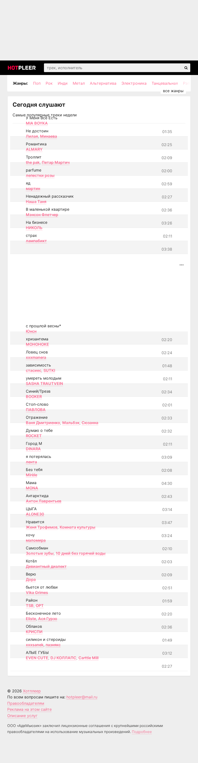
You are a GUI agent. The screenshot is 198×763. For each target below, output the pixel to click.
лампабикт (36, 240)
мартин (33, 188)
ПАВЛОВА (36, 409)
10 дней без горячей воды (81, 553)
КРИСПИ (34, 631)
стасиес (33, 370)
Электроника (134, 83)
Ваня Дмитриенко (43, 422)
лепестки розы (40, 175)
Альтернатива (103, 83)
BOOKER (34, 396)
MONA (32, 488)
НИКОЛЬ (34, 227)
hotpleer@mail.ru (81, 697)
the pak (33, 162)
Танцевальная (165, 83)
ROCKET (34, 435)
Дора (31, 579)
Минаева (48, 136)
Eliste (31, 618)
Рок (49, 83)
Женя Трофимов (41, 527)
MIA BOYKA (37, 123)
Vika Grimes (37, 592)
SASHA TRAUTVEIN (44, 383)
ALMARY (34, 149)
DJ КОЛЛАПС (63, 657)
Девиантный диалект (46, 566)
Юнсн (31, 331)
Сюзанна (90, 422)
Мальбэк (70, 422)
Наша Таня (36, 201)
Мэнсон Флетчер (42, 214)
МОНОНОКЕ (37, 344)
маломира (36, 540)
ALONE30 (35, 514)
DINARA (33, 448)
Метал (79, 83)
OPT (40, 605)
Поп (37, 83)
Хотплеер (32, 690)
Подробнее (142, 731)
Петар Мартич (56, 162)
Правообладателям (25, 703)
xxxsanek (34, 644)
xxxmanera (36, 357)
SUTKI (49, 370)
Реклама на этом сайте (29, 709)
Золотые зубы (40, 553)
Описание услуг (22, 715)
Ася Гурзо (47, 618)
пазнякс (53, 644)
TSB (30, 605)
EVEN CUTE (37, 657)
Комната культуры (77, 527)
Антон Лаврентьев (43, 501)
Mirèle (31, 474)
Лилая (32, 136)
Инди (63, 83)
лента (31, 461)
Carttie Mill (88, 657)
